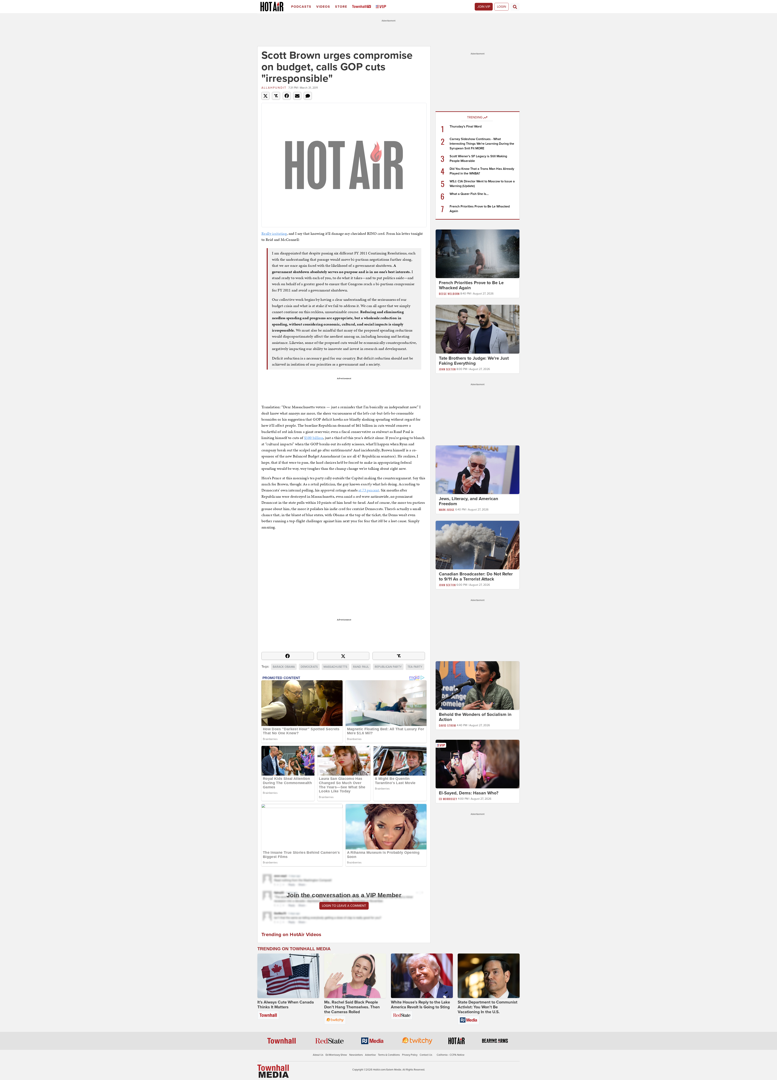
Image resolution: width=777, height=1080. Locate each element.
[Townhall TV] (362, 6)
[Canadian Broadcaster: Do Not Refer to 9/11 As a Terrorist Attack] (477, 545)
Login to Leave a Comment (344, 906)
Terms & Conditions (389, 1055)
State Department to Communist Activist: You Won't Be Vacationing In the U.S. (487, 1007)
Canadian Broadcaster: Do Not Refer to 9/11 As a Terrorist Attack (476, 576)
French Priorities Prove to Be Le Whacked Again (471, 285)
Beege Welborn (449, 293)
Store (341, 7)
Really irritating (274, 233)
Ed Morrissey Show (336, 1055)
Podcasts (301, 7)
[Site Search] (515, 7)
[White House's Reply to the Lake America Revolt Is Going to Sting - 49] (422, 976)
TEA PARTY (415, 667)
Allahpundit (274, 87)
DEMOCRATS (309, 667)
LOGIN (501, 7)
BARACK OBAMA (284, 667)
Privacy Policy (409, 1055)
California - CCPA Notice (450, 1055)
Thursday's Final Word (466, 126)
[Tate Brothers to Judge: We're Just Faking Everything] (477, 329)
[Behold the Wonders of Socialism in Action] (477, 685)
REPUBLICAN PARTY (388, 667)
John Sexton (447, 369)
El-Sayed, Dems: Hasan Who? (468, 793)
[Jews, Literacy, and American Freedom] (477, 470)
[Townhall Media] (273, 1071)
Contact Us (426, 1055)
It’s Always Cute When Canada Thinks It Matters (285, 1005)
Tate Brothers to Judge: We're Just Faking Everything (474, 361)
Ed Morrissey (448, 799)
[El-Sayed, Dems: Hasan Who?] (477, 764)
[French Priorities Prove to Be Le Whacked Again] (477, 254)
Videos (323, 7)
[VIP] (381, 6)
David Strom (447, 725)
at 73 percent (368, 490)
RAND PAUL (361, 667)
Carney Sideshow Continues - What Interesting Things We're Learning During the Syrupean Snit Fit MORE (482, 143)
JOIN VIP (483, 7)
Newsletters (356, 1055)
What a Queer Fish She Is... (469, 194)
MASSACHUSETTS (335, 667)
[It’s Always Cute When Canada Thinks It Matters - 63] (288, 976)
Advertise (370, 1055)
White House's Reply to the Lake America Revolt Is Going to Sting (420, 1005)
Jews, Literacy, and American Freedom (468, 501)
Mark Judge (446, 509)
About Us (318, 1055)
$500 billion (313, 437)
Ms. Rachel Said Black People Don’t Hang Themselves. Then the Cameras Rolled (352, 1007)
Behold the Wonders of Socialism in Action (475, 717)
